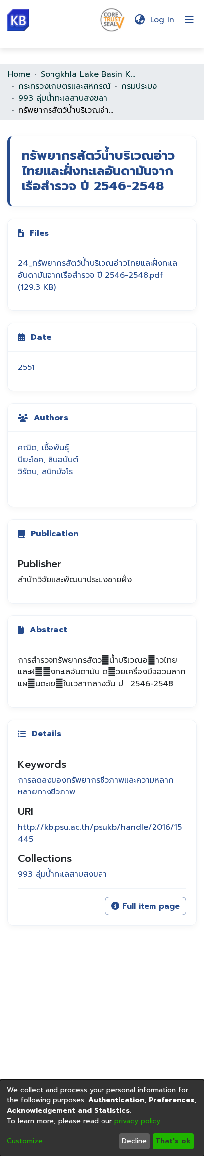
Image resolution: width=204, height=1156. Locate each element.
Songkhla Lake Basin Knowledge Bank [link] (90, 74)
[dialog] (102, 1118)
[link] (97, 275)
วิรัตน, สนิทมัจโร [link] (45, 472)
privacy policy (137, 1121)
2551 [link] (26, 367)
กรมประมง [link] (139, 86)
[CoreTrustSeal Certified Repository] (112, 19)
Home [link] (19, 74)
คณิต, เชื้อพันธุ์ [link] (43, 448)
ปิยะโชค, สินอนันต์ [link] (48, 460)
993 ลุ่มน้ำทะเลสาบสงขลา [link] (62, 98)
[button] (18, 20)
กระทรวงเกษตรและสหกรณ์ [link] (64, 86)
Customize (25, 1141)
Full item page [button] (149, 906)
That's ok (173, 1141)
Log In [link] (162, 20)
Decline (134, 1141)
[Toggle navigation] (189, 19)
